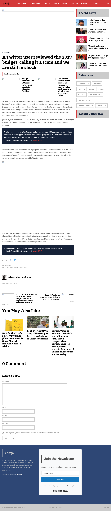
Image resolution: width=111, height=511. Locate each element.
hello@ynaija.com (16, 474)
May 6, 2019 (37, 140)
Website (5, 423)
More (91, 89)
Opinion (101, 89)
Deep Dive (97, 83)
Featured (81, 89)
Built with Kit (60, 491)
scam (25, 267)
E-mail (4, 415)
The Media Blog (95, 94)
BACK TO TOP (57, 507)
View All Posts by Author (9, 283)
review (21, 267)
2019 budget (6, 267)
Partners (81, 94)
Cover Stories (83, 83)
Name (4, 407)
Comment (5, 381)
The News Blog (6, 265)
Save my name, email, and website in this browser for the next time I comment (32, 433)
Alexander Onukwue (13, 74)
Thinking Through (85, 105)
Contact (106, 507)
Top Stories (101, 105)
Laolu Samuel (14, 267)
